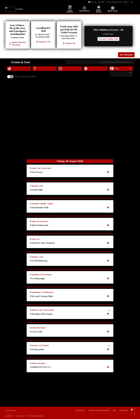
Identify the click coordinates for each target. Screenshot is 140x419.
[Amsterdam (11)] (47, 67)
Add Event (80, 410)
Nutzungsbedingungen (35, 416)
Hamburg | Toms (37, 186)
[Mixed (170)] (99, 65)
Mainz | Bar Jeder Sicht (39, 221)
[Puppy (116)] (99, 68)
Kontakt (124, 410)
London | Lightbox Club (109, 39)
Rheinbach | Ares (45, 42)
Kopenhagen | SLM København (42, 292)
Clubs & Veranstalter (99, 410)
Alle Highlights (126, 55)
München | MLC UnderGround (42, 310)
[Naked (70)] (99, 70)
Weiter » (72, 396)
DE (94, 2)
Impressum (9, 416)
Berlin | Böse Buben (38, 328)
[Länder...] (24, 64)
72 (69, 390)
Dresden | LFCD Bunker (40, 345)
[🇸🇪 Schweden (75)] (24, 69)
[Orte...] (47, 64)
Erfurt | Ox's (35, 239)
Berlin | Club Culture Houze (41, 168)
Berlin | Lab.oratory (38, 363)
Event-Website (39, 281)
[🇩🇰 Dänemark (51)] (24, 71)
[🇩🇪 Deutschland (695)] (24, 67)
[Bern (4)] (47, 71)
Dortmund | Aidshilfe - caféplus (42, 204)
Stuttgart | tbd (70, 43)
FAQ (114, 410)
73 (69, 393)
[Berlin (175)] (47, 69)
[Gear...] (99, 63)
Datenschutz (20, 416)
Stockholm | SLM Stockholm (41, 275)
